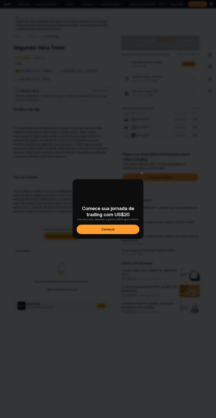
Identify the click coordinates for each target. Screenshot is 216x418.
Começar (108, 229)
